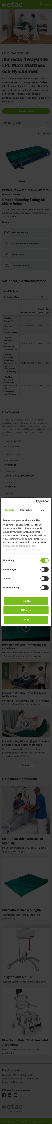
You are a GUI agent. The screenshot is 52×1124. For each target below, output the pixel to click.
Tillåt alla (26, 601)
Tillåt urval (26, 610)
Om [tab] (42, 510)
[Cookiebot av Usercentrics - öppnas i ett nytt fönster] (37, 502)
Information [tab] (26, 510)
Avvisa (26, 619)
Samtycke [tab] (9, 510)
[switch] (44, 569)
